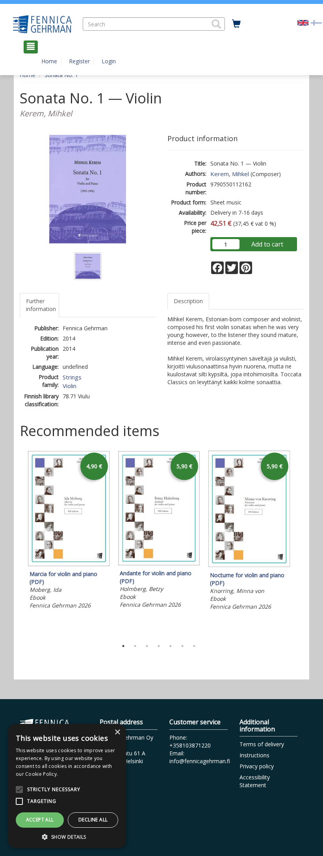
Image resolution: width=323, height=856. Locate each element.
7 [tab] (194, 646)
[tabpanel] (69, 531)
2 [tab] (135, 646)
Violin (69, 386)
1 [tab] (123, 646)
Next (299, 543)
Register (79, 61)
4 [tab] (159, 646)
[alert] (67, 786)
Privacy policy (256, 766)
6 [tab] (182, 646)
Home (49, 61)
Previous (18, 543)
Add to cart (267, 244)
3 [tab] (147, 646)
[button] (216, 24)
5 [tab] (170, 646)
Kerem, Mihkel (229, 174)
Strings (72, 377)
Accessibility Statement (254, 781)
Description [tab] (188, 301)
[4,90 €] (69, 564)
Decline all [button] (93, 819)
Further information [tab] (41, 305)
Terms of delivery (261, 744)
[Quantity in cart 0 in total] (236, 24)
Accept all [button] (40, 819)
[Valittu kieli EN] (303, 22)
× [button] (117, 732)
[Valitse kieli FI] (316, 22)
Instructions (254, 755)
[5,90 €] (159, 563)
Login (109, 61)
